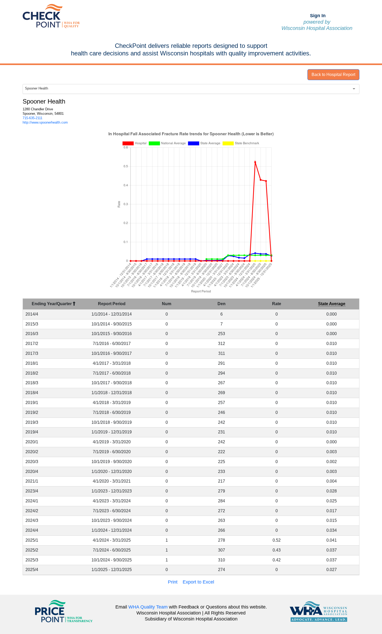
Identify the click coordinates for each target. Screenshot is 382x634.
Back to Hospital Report (333, 74)
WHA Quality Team (148, 607)
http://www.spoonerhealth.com (45, 122)
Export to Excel (198, 582)
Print (172, 582)
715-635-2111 (32, 118)
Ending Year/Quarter (52, 304)
